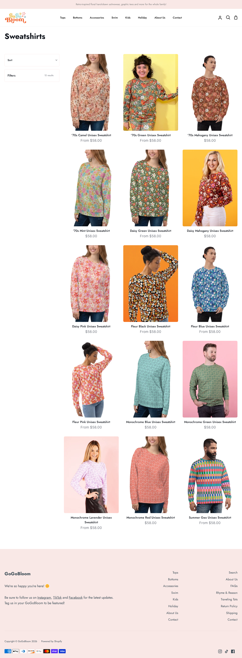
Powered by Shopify (51, 641)
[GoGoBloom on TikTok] (226, 651)
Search (233, 572)
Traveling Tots (229, 599)
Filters (31, 75)
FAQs (233, 586)
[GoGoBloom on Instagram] (220, 651)
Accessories (170, 586)
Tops (175, 572)
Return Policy (229, 606)
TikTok (57, 597)
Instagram (44, 597)
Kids (175, 599)
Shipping (231, 613)
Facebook (76, 597)
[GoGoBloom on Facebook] (233, 651)
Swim (174, 593)
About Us (172, 613)
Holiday (173, 606)
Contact (173, 619)
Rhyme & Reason (226, 593)
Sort (10, 60)
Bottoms (173, 579)
